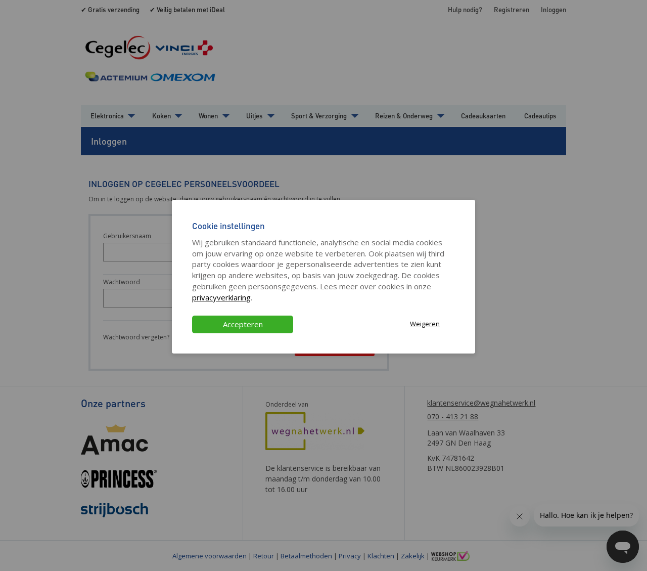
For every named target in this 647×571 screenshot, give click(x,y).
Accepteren (243, 324)
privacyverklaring (221, 297)
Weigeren (425, 323)
